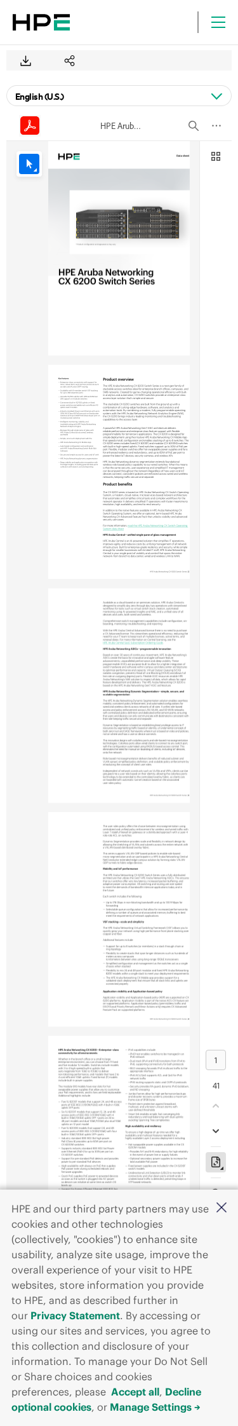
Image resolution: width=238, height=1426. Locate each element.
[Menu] (218, 22)
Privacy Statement (75, 1315)
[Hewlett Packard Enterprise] (41, 22)
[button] (221, 1208)
